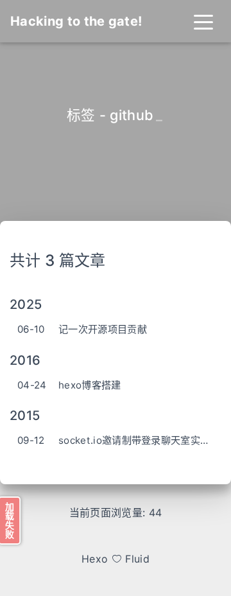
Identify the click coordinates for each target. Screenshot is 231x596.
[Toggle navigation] (203, 21)
